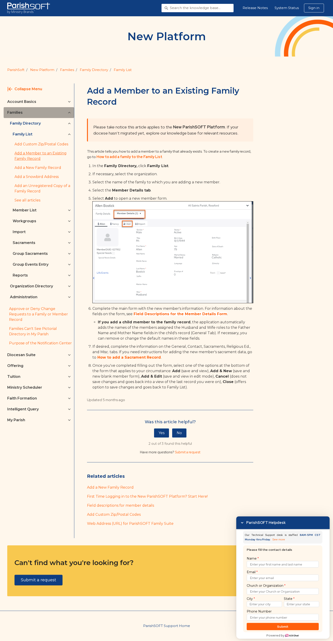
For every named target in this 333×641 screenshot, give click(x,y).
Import (19, 232)
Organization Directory (31, 286)
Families (67, 70)
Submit (283, 626)
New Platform (42, 70)
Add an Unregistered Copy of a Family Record (42, 188)
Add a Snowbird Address (36, 177)
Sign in (313, 8)
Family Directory (94, 70)
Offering (15, 366)
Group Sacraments (30, 253)
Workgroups (24, 221)
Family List (123, 70)
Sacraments (24, 243)
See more (279, 539)
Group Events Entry (30, 264)
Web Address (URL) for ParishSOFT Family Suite (130, 523)
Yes (161, 433)
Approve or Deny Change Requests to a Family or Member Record (38, 314)
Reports (20, 275)
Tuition (13, 376)
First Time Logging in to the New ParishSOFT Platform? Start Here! (147, 496)
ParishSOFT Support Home (166, 626)
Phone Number (259, 611)
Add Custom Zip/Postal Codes (114, 514)
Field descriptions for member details (120, 505)
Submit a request (187, 452)
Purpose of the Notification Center (40, 343)
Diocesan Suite (21, 355)
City (251, 599)
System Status (287, 8)
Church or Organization (266, 586)
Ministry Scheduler (24, 387)
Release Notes (255, 8)
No (179, 433)
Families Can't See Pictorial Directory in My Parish (33, 331)
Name (253, 558)
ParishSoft (15, 70)
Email (252, 572)
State (289, 599)
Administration (23, 297)
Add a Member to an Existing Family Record (40, 156)
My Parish (16, 420)
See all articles (27, 200)
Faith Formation (22, 398)
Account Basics (21, 101)
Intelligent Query (23, 409)
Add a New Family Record (110, 487)
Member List (24, 210)
